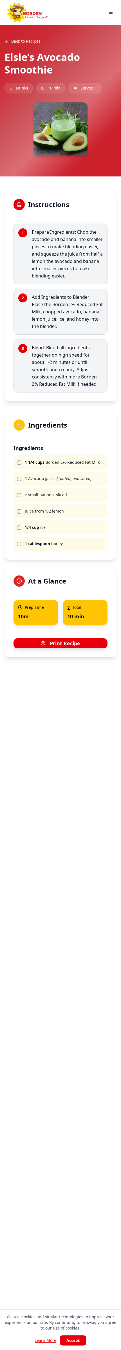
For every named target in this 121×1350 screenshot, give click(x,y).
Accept (73, 1340)
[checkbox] (19, 462)
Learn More (45, 1340)
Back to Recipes (26, 41)
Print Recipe (65, 643)
